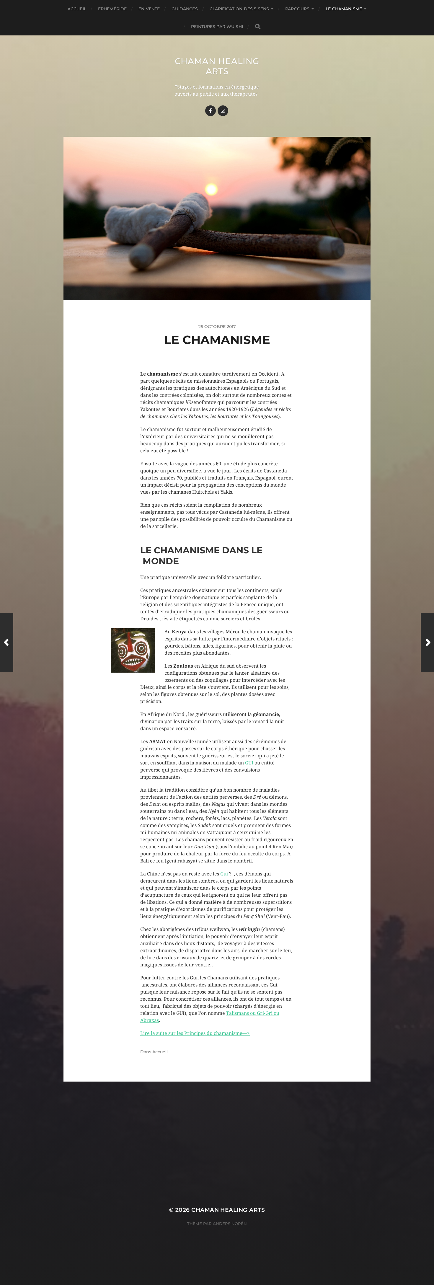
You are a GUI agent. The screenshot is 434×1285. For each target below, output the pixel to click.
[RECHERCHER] (258, 27)
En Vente (149, 9)
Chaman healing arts (217, 66)
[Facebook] (210, 110)
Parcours (297, 9)
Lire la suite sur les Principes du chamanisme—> (195, 1033)
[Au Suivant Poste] (427, 642)
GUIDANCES (185, 9)
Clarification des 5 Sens (239, 9)
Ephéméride (112, 9)
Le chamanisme (344, 9)
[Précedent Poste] (6, 642)
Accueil (77, 9)
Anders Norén (230, 1223)
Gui (224, 874)
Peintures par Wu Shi (217, 26)
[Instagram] (223, 110)
